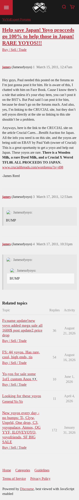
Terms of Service (14, 478)
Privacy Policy (40, 478)
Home (6, 470)
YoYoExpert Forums (16, 19)
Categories (22, 470)
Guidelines (41, 470)
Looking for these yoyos (21, 396)
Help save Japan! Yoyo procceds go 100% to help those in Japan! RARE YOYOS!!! (38, 36)
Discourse (27, 489)
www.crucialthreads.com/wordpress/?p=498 (32, 167)
